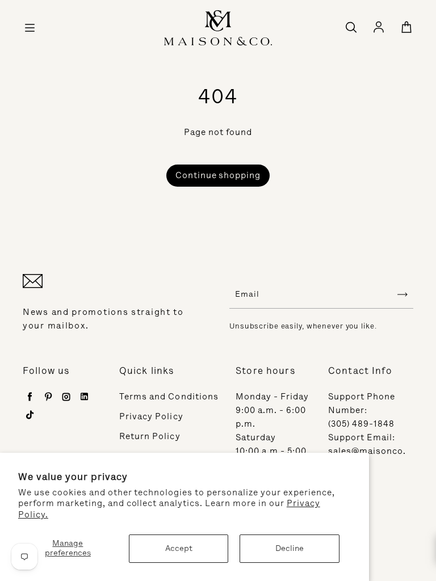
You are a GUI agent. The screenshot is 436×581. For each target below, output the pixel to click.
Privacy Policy (151, 416)
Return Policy (150, 436)
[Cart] (406, 28)
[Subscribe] (402, 294)
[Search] (351, 28)
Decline (289, 548)
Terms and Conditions (169, 396)
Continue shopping (218, 175)
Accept (178, 548)
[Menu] (29, 28)
